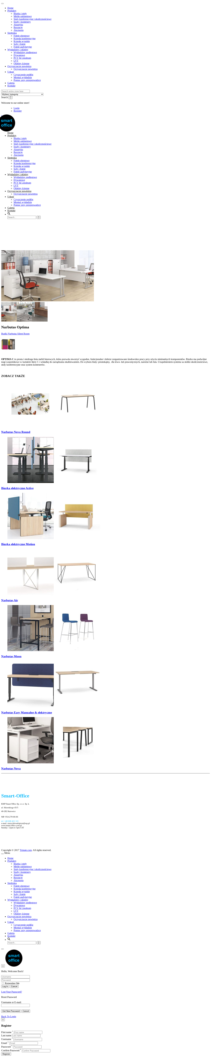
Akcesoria (18, 30)
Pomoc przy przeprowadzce (27, 80)
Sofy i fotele (19, 44)
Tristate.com (26, 850)
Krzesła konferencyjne (25, 38)
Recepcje (18, 27)
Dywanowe (19, 55)
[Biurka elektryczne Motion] (53, 538)
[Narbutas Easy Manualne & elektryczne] (53, 706)
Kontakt (11, 85)
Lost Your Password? (11, 991)
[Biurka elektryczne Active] (53, 482)
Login (16, 108)
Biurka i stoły (20, 13)
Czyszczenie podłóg (23, 74)
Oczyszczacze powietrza (19, 66)
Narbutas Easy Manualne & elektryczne (26, 712)
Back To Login (8, 1016)
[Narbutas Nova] (53, 762)
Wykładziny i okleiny (17, 49)
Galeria (11, 83)
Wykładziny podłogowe (25, 52)
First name (6, 1032)
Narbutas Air (9, 600)
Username (6, 1039)
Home (10, 8)
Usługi (10, 72)
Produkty (11, 10)
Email (4, 1043)
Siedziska (12, 33)
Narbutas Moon (11, 656)
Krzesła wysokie (22, 41)
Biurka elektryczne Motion (18, 544)
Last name (6, 1035)
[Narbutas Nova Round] (53, 426)
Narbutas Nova (11, 768)
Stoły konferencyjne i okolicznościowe (32, 19)
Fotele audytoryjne (23, 47)
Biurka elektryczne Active (17, 488)
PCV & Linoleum (22, 58)
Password (6, 1046)
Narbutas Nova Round (15, 432)
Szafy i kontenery (22, 22)
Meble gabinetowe (23, 16)
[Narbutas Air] (53, 594)
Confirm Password (10, 1050)
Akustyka (18, 24)
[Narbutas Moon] (53, 650)
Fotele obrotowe (22, 35)
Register (18, 111)
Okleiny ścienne (21, 63)
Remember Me (11, 983)
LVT (16, 60)
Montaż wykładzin (23, 77)
